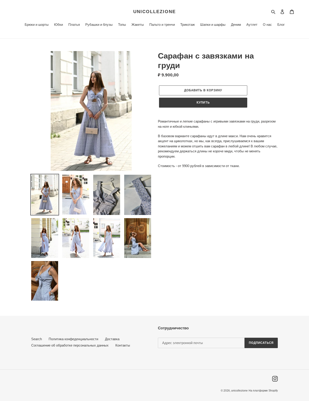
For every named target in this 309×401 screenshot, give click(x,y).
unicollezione (154, 11)
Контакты (122, 345)
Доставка (112, 339)
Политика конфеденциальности (73, 339)
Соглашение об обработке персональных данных (70, 345)
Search (36, 339)
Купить (203, 102)
